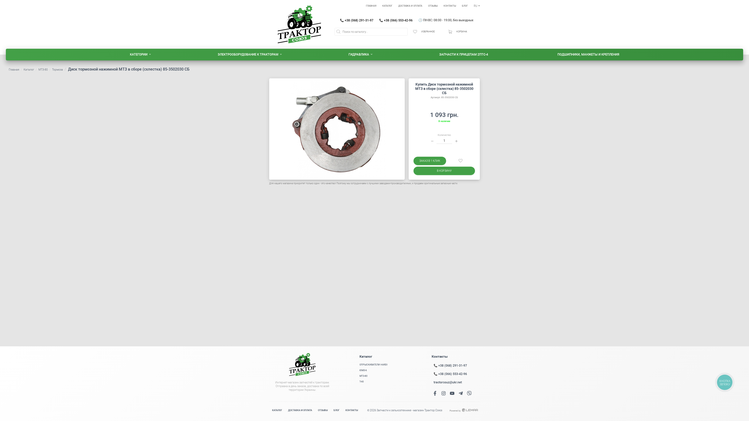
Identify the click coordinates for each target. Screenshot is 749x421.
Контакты (450, 5)
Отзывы (433, 5)
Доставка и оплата (410, 5)
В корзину (444, 170)
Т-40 (361, 381)
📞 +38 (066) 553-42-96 (396, 20)
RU (476, 5)
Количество (444, 135)
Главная (371, 5)
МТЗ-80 (43, 69)
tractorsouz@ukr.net (448, 382)
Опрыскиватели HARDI (373, 364)
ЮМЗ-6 (363, 370)
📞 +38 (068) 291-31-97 (356, 20)
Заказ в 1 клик (429, 160)
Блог (465, 5)
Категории (138, 54)
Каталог (387, 5)
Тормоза (57, 69)
